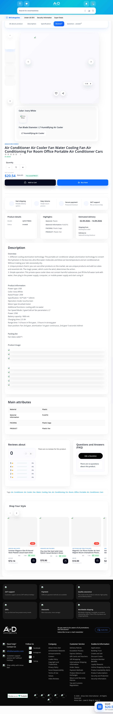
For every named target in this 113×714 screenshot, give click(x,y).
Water (38, 492)
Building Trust (96, 651)
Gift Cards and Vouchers (79, 656)
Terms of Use (53, 673)
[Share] (63, 93)
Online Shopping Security (100, 667)
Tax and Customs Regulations (76, 684)
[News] (86, 4)
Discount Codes (97, 656)
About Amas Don (54, 648)
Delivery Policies (76, 648)
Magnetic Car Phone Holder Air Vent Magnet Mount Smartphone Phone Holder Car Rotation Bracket (86, 551)
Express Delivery (76, 653)
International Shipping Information (78, 663)
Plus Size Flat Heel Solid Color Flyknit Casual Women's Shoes (51, 552)
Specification (46, 24)
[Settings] (93, 4)
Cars (101, 492)
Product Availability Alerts (100, 670)
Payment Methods (76, 670)
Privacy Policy (53, 667)
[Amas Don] (56, 3)
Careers (51, 656)
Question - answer (74, 23)
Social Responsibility (56, 670)
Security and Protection (99, 676)
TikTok (34, 661)
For (67, 492)
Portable (83, 492)
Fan (34, 492)
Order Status (74, 667)
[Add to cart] (33, 560)
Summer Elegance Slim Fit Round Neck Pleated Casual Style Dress (20, 551)
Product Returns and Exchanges (77, 674)
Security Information (98, 679)
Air (12, 492)
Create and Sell (96, 653)
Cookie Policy (53, 659)
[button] (28, 61)
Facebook (34, 648)
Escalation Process (76, 651)
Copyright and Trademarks (53, 663)
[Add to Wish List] (56, 93)
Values (50, 676)
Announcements (54, 653)
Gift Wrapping (75, 659)
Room (71, 492)
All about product (16, 24)
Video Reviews (53, 679)
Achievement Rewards (56, 651)
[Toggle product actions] (100, 707)
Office (76, 492)
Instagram (34, 652)
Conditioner (18, 492)
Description (31, 24)
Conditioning (60, 492)
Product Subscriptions (99, 673)
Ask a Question (91, 456)
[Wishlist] (26, 4)
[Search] (85, 10)
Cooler (29, 492)
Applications (95, 648)
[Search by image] (89, 10)
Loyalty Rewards (97, 664)
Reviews (59, 23)
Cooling (45, 492)
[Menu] (20, 4)
